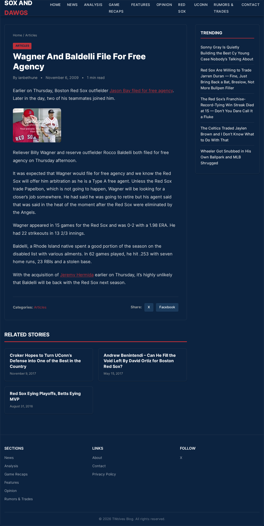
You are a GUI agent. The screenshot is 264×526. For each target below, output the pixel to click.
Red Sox (182, 8)
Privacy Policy (104, 474)
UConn (201, 5)
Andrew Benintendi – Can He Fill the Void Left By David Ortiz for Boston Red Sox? (140, 361)
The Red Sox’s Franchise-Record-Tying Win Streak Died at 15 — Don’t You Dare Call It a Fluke (227, 108)
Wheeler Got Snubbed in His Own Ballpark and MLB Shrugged (226, 157)
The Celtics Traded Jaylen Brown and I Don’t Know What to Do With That (227, 134)
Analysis (93, 5)
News (72, 5)
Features (140, 5)
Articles (31, 35)
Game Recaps (116, 8)
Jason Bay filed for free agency (141, 90)
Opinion (164, 5)
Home (55, 5)
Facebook (167, 307)
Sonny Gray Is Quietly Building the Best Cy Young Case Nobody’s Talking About (227, 53)
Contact (251, 5)
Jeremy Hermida (77, 274)
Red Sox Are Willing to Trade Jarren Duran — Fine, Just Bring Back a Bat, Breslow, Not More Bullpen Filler (227, 79)
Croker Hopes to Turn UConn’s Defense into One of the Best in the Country (45, 361)
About (97, 458)
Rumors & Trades (223, 8)
